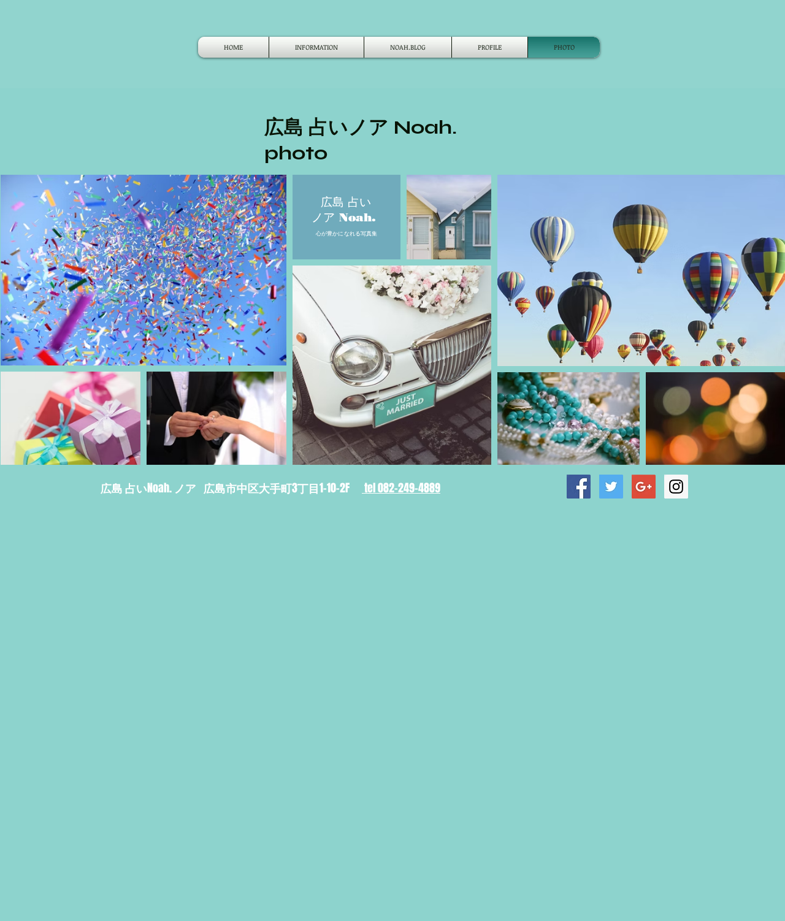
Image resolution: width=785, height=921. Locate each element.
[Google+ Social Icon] (644, 487)
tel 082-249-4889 (401, 488)
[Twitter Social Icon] (611, 487)
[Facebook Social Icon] (579, 487)
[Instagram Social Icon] (676, 487)
